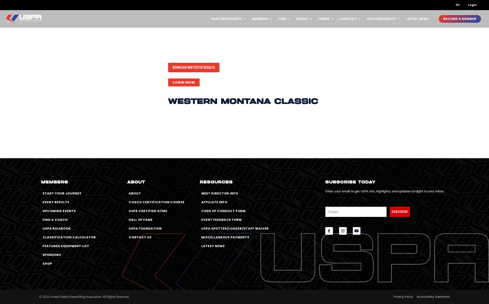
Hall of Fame (141, 220)
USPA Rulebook (57, 228)
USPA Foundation (145, 228)
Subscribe (400, 212)
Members (260, 19)
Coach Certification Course (157, 202)
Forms (324, 19)
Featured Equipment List (66, 246)
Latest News (417, 19)
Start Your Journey (62, 193)
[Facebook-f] (329, 231)
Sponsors (52, 255)
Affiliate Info (214, 202)
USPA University (381, 19)
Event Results (56, 202)
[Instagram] (343, 231)
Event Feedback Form (221, 220)
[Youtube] (356, 231)
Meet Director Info (219, 193)
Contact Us (140, 237)
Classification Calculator (69, 237)
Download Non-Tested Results (194, 67)
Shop (47, 263)
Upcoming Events (59, 211)
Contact (348, 19)
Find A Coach (55, 220)
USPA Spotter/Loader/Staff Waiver (235, 228)
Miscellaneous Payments (225, 237)
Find (282, 19)
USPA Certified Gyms (148, 211)
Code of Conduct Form (223, 211)
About (302, 19)
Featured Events (226, 19)
